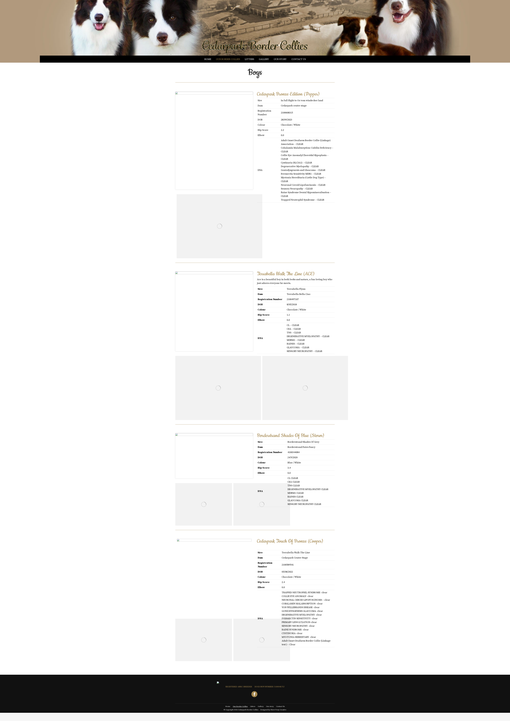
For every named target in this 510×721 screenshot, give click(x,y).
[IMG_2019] (218, 388)
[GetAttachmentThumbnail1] (219, 226)
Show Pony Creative (278, 710)
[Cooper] (203, 640)
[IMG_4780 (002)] (305, 388)
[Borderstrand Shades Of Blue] (203, 504)
